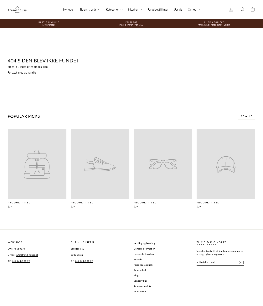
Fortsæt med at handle (22, 72)
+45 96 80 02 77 (21, 261)
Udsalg (178, 9)
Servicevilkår (140, 280)
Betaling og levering (144, 243)
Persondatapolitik (143, 264)
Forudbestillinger (157, 9)
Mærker (133, 9)
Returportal (140, 291)
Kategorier (113, 9)
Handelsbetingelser (144, 254)
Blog (136, 275)
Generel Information (144, 248)
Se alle (246, 116)
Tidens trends (88, 9)
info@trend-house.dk (27, 254)
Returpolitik (140, 270)
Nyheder (68, 9)
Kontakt (138, 259)
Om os (192, 9)
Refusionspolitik (142, 286)
